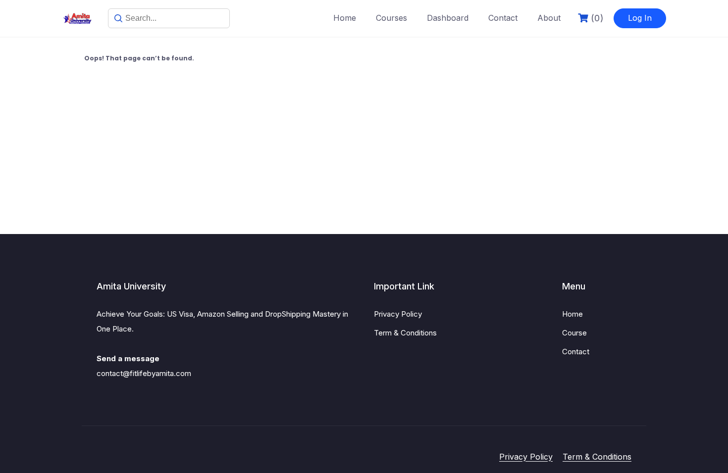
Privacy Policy (398, 314)
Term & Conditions (405, 332)
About (549, 18)
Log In (640, 18)
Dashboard (447, 18)
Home (344, 18)
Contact (503, 18)
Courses (391, 18)
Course (574, 332)
